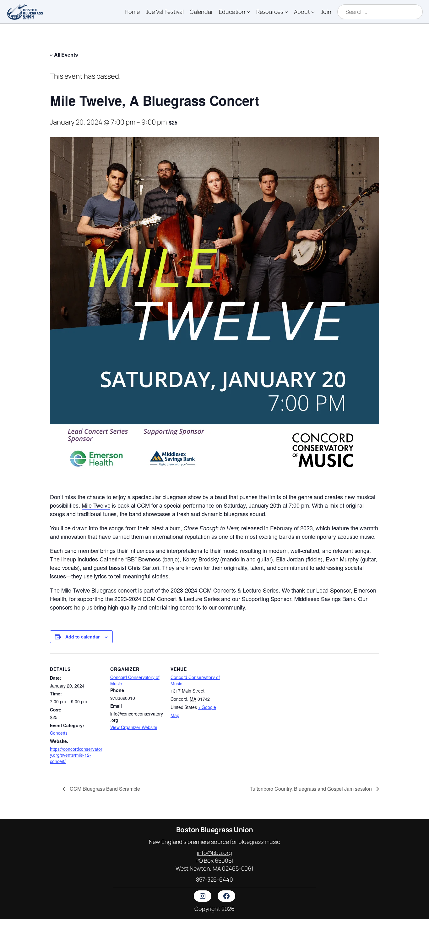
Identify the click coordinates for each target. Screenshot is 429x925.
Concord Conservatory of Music (135, 680)
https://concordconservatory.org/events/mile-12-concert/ (76, 755)
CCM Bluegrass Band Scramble (104, 788)
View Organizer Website (133, 727)
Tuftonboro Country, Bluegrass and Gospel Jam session (311, 788)
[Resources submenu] (286, 12)
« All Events (64, 54)
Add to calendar (82, 636)
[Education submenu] (248, 12)
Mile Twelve (96, 505)
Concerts (59, 733)
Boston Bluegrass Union (214, 829)
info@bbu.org (214, 852)
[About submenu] (313, 12)
